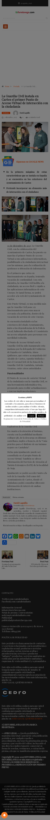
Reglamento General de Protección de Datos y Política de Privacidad (25, 420)
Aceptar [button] (31, 416)
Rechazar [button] (41, 416)
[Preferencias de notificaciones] (4, 815)
